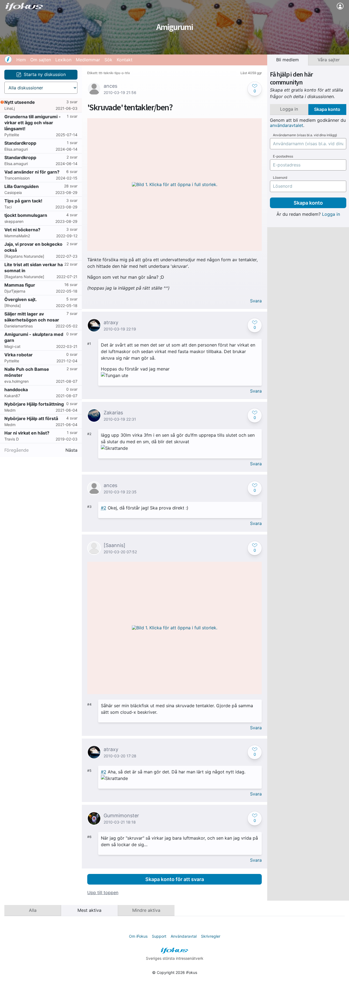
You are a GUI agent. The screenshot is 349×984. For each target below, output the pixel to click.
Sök (108, 59)
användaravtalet (286, 125)
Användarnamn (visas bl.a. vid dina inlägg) (305, 135)
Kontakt (125, 59)
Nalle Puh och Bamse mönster (26, 372)
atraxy (111, 322)
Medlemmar (88, 59)
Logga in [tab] (289, 109)
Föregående (16, 450)
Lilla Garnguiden (21, 186)
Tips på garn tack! (23, 201)
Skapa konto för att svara (174, 879)
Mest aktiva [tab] (89, 910)
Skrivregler (210, 936)
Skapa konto (308, 203)
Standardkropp (20, 143)
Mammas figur (19, 285)
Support (159, 936)
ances (110, 86)
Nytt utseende (19, 102)
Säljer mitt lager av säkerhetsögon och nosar (31, 317)
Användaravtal (184, 936)
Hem (21, 59)
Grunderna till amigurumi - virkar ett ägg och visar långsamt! (32, 122)
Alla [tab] (33, 910)
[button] (255, 89)
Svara (256, 300)
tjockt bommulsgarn (25, 215)
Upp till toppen (102, 892)
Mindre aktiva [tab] (146, 910)
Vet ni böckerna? (22, 229)
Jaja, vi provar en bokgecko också (33, 247)
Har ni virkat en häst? (26, 433)
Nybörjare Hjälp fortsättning (34, 404)
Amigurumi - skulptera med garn (33, 337)
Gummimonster (121, 815)
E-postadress (283, 156)
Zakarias (113, 412)
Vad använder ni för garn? (31, 172)
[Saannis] (114, 545)
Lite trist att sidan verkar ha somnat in (33, 267)
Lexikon (63, 59)
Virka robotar (18, 354)
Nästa (71, 450)
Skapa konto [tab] (327, 109)
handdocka (16, 389)
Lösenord (280, 177)
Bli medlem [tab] (287, 59)
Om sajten (40, 59)
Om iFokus (138, 936)
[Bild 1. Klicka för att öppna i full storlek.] (174, 184)
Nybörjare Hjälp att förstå (31, 418)
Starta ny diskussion (45, 74)
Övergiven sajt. (20, 299)
